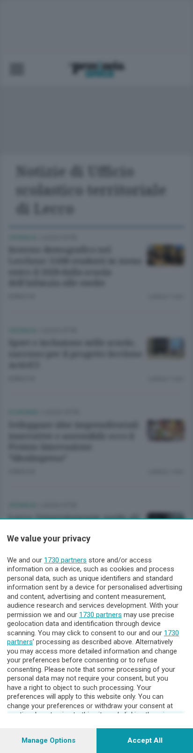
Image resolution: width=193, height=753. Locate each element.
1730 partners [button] (65, 560)
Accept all (145, 740)
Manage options (48, 740)
